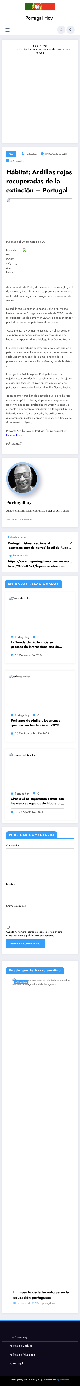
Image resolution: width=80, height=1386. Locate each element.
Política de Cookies (20, 1346)
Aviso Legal (16, 1363)
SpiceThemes (63, 1379)
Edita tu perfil (54, 510)
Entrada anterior (17, 537)
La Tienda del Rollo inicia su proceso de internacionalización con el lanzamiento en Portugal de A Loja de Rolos (37, 644)
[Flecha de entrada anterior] (71, 542)
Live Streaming (18, 1337)
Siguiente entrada (18, 555)
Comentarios (12, 845)
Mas (11, 153)
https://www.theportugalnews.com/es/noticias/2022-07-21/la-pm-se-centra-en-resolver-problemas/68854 (38, 563)
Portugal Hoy (39, 18)
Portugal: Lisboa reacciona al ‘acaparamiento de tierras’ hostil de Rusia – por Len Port (40, 545)
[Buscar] (61, 30)
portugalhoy (31, 153)
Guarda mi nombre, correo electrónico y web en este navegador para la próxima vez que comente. (34, 933)
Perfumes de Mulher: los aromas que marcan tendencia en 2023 (35, 722)
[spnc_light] (70, 30)
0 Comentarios (17, 161)
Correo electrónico (16, 906)
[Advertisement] (40, 97)
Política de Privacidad (22, 1355)
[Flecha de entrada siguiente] (71, 563)
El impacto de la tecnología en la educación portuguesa (35, 1295)
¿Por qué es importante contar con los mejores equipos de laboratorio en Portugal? (37, 801)
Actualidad (15, 982)
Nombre (10, 884)
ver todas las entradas (19, 519)
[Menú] (7, 30)
